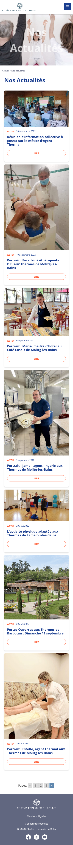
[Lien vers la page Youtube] (44, 837)
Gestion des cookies (36, 823)
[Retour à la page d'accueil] (36, 804)
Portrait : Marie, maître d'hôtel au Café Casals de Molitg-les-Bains (34, 348)
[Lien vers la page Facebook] (28, 837)
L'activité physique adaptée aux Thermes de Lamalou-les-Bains (32, 533)
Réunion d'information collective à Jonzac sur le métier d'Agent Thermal (35, 140)
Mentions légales (36, 816)
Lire (36, 153)
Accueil (5, 70)
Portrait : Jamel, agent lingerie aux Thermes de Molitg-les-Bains (35, 467)
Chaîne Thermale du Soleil (41, 829)
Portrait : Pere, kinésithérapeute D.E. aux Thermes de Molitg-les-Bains (33, 264)
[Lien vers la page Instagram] (36, 837)
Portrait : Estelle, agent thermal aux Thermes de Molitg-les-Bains (36, 751)
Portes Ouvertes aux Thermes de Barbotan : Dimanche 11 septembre (35, 631)
